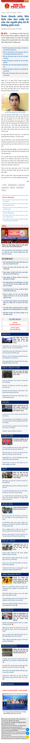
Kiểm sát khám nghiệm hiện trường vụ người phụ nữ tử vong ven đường (15, 558)
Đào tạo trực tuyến (18, 742)
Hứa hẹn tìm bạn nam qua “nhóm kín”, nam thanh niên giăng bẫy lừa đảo (15, 204)
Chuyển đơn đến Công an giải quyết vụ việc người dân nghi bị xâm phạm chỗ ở (15, 568)
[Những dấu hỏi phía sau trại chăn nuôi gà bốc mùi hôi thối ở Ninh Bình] (7, 652)
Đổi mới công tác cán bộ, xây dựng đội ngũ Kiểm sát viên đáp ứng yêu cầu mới (15, 453)
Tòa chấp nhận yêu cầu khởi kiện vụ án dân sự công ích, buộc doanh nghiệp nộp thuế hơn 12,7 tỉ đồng (15, 252)
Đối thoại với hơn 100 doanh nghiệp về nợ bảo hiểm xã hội (15, 313)
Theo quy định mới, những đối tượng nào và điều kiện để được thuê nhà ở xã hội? (15, 635)
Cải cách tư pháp (7, 436)
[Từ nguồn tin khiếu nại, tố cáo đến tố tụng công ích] (7, 441)
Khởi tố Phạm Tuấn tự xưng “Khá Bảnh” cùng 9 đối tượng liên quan (15, 208)
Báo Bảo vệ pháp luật (8, 684)
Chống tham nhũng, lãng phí (11, 574)
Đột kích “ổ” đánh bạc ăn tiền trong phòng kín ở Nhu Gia (15, 386)
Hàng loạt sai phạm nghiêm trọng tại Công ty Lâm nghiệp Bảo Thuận (15, 604)
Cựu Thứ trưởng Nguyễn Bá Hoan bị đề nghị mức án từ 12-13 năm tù (15, 426)
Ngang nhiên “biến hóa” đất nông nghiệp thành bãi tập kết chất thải (15, 553)
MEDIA (4, 226)
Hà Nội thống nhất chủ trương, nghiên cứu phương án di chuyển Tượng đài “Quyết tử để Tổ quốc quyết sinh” (15, 524)
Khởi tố (20, 12)
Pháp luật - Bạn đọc (8, 541)
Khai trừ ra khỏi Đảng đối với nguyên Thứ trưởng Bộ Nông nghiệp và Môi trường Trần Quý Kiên (15, 588)
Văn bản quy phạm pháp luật (15, 323)
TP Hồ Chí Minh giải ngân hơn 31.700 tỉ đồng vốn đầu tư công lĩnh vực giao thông (15, 491)
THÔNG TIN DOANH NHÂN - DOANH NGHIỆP (14, 690)
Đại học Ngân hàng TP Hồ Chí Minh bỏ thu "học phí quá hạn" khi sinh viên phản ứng (15, 535)
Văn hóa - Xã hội (7, 504)
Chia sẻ (27, 729)
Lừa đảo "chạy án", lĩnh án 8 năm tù (12, 431)
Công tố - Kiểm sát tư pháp (8, 12)
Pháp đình (5, 402)
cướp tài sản (21, 185)
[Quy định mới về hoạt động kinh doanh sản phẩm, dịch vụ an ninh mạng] (7, 340)
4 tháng (4, 190)
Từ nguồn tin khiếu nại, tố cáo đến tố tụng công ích (20, 440)
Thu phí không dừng (7, 742)
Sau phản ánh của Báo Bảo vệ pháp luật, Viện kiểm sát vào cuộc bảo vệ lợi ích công (15, 666)
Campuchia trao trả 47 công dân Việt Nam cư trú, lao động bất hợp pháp (20, 546)
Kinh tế (4, 469)
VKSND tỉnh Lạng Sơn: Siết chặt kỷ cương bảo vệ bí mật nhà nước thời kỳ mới (15, 352)
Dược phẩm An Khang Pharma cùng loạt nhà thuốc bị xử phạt (15, 278)
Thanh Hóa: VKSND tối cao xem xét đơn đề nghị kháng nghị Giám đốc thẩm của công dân (15, 677)
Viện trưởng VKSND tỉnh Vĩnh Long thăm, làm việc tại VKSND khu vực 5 (15, 273)
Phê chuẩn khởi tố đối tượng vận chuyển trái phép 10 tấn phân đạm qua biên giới (15, 219)
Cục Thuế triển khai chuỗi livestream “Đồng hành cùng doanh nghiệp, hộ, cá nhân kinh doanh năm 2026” (15, 497)
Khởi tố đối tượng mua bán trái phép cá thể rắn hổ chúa (15, 486)
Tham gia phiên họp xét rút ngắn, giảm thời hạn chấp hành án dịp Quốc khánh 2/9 (15, 448)
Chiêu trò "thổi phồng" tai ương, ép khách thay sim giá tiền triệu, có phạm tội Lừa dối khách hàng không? (20, 617)
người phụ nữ (5, 187)
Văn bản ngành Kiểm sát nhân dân (15, 328)
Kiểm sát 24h (6, 334)
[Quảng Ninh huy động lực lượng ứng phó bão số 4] (7, 510)
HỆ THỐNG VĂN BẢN (15, 319)
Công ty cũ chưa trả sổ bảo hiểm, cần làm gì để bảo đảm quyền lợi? (15, 563)
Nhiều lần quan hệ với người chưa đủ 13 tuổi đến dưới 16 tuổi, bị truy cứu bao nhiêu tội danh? (15, 629)
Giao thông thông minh (17, 740)
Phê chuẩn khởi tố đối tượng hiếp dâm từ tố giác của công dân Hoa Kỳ (15, 263)
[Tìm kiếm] (27, 737)
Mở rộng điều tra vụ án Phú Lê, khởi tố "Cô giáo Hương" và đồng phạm (15, 212)
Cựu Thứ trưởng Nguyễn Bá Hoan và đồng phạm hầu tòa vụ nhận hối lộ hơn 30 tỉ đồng (15, 308)
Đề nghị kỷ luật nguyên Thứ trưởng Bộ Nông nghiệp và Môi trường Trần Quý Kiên (15, 599)
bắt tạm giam (19, 187)
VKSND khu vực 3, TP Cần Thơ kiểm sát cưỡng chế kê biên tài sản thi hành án (15, 458)
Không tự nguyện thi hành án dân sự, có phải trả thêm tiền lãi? (15, 623)
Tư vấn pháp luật (8, 610)
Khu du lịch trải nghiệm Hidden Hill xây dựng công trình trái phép (15, 671)
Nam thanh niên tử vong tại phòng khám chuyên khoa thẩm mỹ (15, 290)
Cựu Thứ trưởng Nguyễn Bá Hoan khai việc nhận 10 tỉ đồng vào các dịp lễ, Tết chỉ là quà (15, 302)
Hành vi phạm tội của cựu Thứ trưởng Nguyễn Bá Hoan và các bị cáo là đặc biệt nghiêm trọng (15, 295)
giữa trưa (12, 187)
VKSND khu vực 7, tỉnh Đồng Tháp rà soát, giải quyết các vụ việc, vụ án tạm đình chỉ (15, 346)
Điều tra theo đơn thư (9, 646)
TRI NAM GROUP (6, 740)
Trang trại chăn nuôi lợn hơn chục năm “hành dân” (15, 268)
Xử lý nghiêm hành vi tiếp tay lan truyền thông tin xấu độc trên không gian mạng (15, 530)
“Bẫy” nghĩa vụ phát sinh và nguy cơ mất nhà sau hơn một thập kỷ (15, 640)
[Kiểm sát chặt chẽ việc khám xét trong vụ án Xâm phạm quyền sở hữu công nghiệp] (7, 475)
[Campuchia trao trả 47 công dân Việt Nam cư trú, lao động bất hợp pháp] (7, 546)
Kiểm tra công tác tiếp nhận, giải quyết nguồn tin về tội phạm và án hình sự (15, 357)
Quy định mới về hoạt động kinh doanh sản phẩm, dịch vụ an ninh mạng (20, 340)
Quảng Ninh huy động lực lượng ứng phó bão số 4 (20, 508)
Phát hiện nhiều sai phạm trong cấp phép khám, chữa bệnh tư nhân (15, 594)
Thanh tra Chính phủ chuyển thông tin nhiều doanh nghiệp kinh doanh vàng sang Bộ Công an (20, 580)
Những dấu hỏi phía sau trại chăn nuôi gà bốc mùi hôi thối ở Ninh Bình (20, 651)
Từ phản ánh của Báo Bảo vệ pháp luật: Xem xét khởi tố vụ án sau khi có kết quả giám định (15, 659)
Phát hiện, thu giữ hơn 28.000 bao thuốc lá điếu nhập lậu (15, 481)
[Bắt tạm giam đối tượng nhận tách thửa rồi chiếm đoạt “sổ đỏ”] (7, 374)
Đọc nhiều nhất (7, 259)
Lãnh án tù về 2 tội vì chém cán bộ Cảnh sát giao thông (15, 415)
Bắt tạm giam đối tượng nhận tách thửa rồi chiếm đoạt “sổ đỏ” (15, 200)
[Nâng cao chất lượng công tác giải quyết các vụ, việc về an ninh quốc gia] (15, 235)
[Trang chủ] (15, 6)
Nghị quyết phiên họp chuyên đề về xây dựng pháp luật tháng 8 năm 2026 (15, 362)
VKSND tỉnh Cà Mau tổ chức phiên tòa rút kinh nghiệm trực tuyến (15, 463)
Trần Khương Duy (12, 185)
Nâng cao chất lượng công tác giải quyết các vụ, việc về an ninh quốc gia (15, 245)
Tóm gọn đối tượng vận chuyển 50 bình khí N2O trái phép (15, 381)
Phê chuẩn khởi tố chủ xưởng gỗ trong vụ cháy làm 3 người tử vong (15, 216)
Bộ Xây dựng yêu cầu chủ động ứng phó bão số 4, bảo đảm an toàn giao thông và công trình (15, 517)
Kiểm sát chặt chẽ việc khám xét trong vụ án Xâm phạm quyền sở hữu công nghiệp (20, 475)
